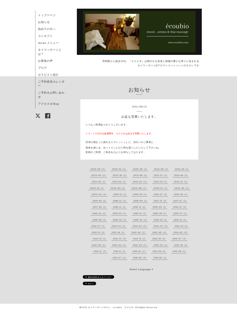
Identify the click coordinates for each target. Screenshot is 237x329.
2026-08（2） (98, 169)
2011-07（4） (120, 257)
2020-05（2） (182, 188)
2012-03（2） (140, 245)
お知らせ (44, 22)
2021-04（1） (119, 181)
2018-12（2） (120, 200)
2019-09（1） (140, 194)
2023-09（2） (99, 175)
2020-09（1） (118, 188)
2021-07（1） (161, 175)
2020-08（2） (140, 188)
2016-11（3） (140, 207)
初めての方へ (47, 29)
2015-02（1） (140, 219)
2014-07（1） (98, 226)
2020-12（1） (181, 181)
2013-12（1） (99, 232)
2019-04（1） (99, 200)
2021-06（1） (181, 175)
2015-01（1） (161, 219)
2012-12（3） (120, 238)
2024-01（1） (182, 169)
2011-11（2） (120, 251)
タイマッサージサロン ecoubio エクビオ (110, 307)
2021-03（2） (140, 181)
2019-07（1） (161, 194)
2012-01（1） (181, 245)
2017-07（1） (180, 200)
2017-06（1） (100, 207)
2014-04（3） (119, 226)
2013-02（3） (181, 232)
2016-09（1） (160, 207)
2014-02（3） (161, 226)
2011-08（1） (179, 251)
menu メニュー (50, 42)
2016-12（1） (120, 207)
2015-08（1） (160, 213)
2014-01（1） (182, 226)
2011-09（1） (160, 251)
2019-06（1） (181, 194)
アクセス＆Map (48, 103)
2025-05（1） (140, 169)
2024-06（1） (161, 169)
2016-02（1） (120, 213)
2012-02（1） (161, 245)
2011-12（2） (101, 251)
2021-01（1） (161, 181)
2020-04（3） (100, 194)
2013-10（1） (118, 232)
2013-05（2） (160, 232)
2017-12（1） (161, 200)
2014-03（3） (140, 226)
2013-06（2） (139, 232)
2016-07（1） (180, 207)
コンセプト (45, 36)
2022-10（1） (120, 175)
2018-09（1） (140, 200)
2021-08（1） (140, 175)
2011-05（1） (160, 257)
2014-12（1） (181, 219)
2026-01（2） (119, 169)
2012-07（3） (179, 238)
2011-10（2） (140, 251)
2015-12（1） (140, 213)
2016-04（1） (99, 213)
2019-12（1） (120, 194)
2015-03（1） (120, 219)
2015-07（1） (180, 213)
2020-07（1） (161, 188)
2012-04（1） (119, 245)
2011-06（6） (140, 257)
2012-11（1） (140, 238)
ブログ (42, 67)
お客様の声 (45, 60)
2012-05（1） (99, 245)
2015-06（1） (99, 219)
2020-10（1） (97, 188)
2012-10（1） (159, 238)
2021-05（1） (99, 181)
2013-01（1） (100, 238)
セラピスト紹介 (48, 74)
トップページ (47, 15)
